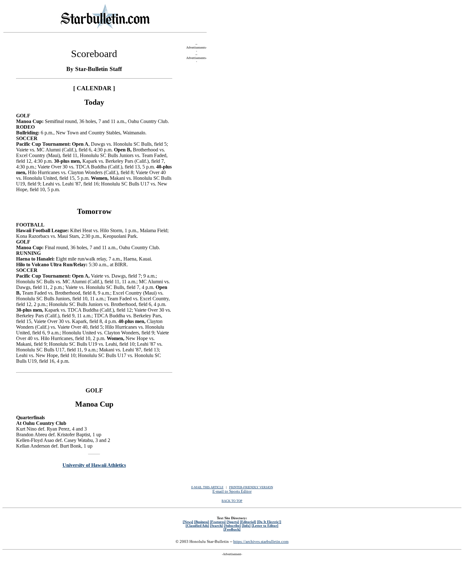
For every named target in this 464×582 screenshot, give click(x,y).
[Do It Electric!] (269, 522)
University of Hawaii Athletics (94, 465)
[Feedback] (232, 529)
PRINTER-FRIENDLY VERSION (251, 487)
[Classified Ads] (197, 525)
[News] (188, 522)
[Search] (216, 525)
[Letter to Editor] (265, 525)
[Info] (246, 525)
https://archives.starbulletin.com (261, 541)
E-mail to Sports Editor (232, 491)
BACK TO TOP (232, 501)
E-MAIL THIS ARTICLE (207, 487)
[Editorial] (248, 522)
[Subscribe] (232, 525)
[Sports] (233, 522)
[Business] (201, 522)
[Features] (218, 522)
